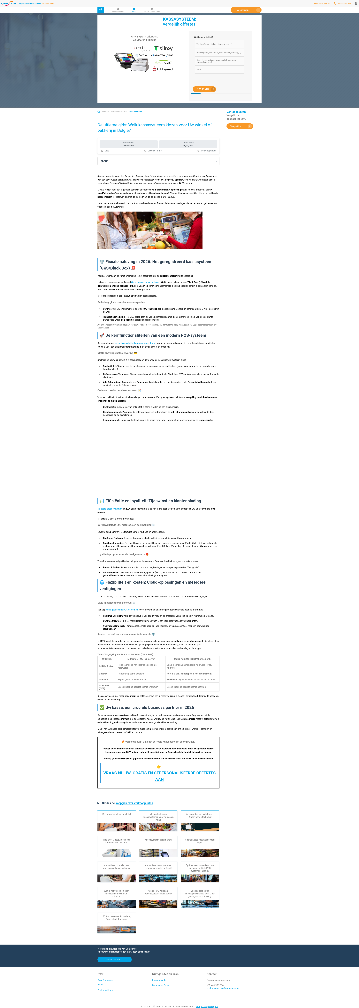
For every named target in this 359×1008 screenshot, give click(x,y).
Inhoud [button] (104, 161)
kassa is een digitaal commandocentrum (135, 343)
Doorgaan (203, 89)
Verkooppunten (116, 112)
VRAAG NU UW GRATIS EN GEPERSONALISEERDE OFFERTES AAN (159, 776)
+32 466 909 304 (215, 985)
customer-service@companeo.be (223, 988)
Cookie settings (105, 990)
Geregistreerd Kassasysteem (145, 282)
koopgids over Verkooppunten (134, 803)
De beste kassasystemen (109, 508)
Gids (125, 112)
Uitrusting (105, 112)
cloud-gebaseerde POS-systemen (121, 609)
